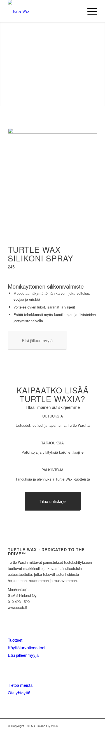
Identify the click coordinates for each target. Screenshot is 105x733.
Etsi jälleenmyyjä (23, 655)
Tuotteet (15, 640)
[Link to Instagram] (93, 726)
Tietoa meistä (20, 685)
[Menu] (89, 11)
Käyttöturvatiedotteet (26, 647)
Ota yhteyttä (19, 692)
